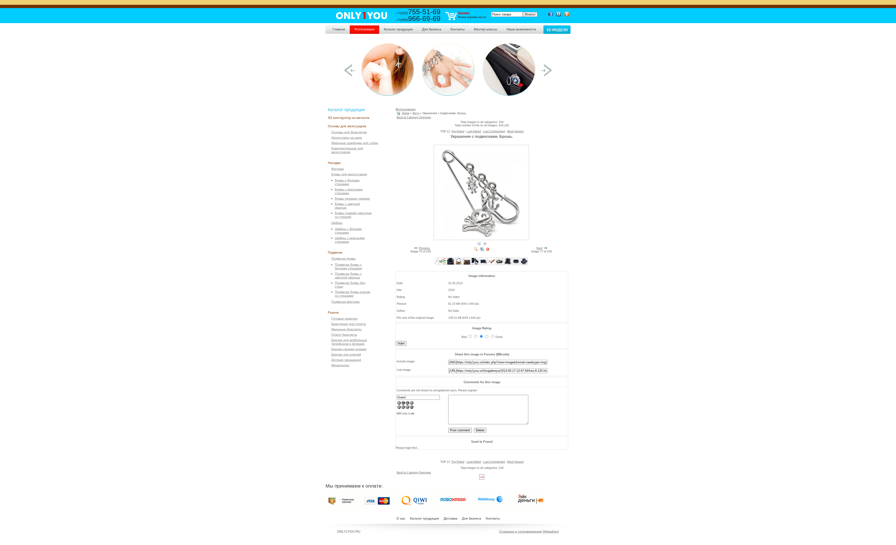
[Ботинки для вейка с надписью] (507, 264)
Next (539, 248)
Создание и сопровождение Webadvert (529, 531)
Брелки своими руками (348, 349)
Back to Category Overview (414, 117)
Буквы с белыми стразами (347, 182)
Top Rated (457, 131)
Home (406, 113)
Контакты (493, 518)
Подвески (335, 252)
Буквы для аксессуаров (349, 174)
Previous (424, 248)
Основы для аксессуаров (347, 126)
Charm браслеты (344, 334)
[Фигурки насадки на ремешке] (491, 264)
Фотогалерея (406, 109)
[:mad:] (403, 408)
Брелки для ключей (346, 354)
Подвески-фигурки (345, 302)
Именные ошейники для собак (354, 143)
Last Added (474, 131)
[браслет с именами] (516, 264)
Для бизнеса (471, 518)
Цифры (337, 223)
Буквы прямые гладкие (352, 198)
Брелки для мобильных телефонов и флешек (349, 342)
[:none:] (399, 408)
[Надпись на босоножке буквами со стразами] (499, 264)
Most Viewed (515, 131)
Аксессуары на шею (346, 137)
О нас (400, 518)
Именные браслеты (346, 329)
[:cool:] (403, 403)
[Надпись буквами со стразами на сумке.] (458, 264)
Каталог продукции (424, 518)
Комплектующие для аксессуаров (347, 150)
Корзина (463, 12)
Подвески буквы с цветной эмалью (348, 275)
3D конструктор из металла (348, 118)
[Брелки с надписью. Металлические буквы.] (442, 264)
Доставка (450, 518)
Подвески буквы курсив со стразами (352, 293)
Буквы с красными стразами (349, 191)
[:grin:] (407, 403)
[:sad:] (407, 408)
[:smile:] (399, 403)
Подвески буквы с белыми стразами (348, 266)
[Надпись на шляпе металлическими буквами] (524, 264)
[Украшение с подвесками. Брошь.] (482, 239)
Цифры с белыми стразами (348, 230)
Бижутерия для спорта (348, 324)
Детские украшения (346, 360)
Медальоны (340, 365)
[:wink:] (411, 403)
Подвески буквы (343, 258)
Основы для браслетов (349, 132)
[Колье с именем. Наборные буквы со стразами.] (450, 264)
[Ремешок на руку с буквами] (475, 264)
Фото (416, 113)
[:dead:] (411, 408)
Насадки (334, 163)
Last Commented (494, 131)
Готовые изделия (344, 318)
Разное (333, 312)
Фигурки (337, 169)
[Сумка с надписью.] (467, 264)
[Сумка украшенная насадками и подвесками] (483, 264)
